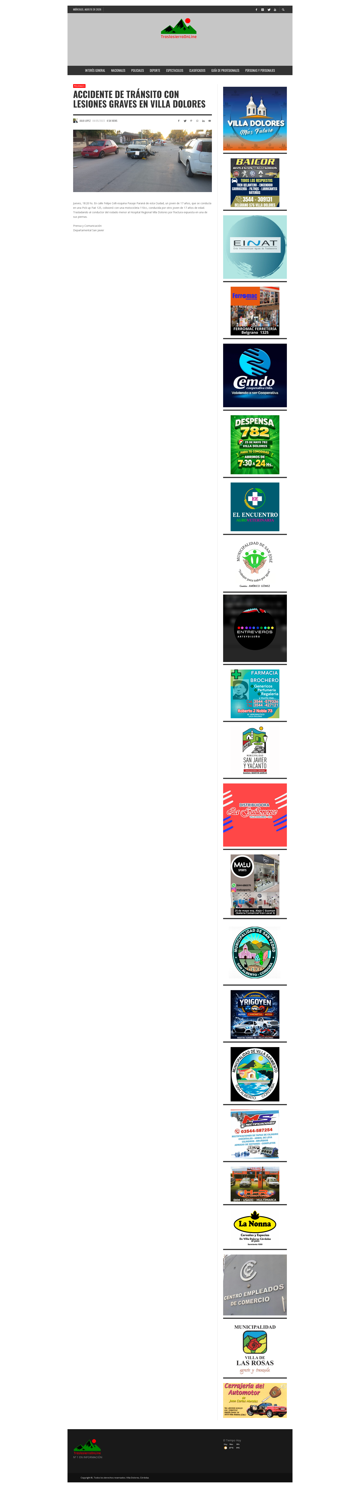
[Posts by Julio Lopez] (75, 120)
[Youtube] (275, 9)
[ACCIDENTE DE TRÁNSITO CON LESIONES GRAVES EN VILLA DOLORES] (142, 161)
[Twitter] (269, 9)
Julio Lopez (85, 121)
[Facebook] (256, 9)
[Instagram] (262, 9)
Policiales (79, 86)
